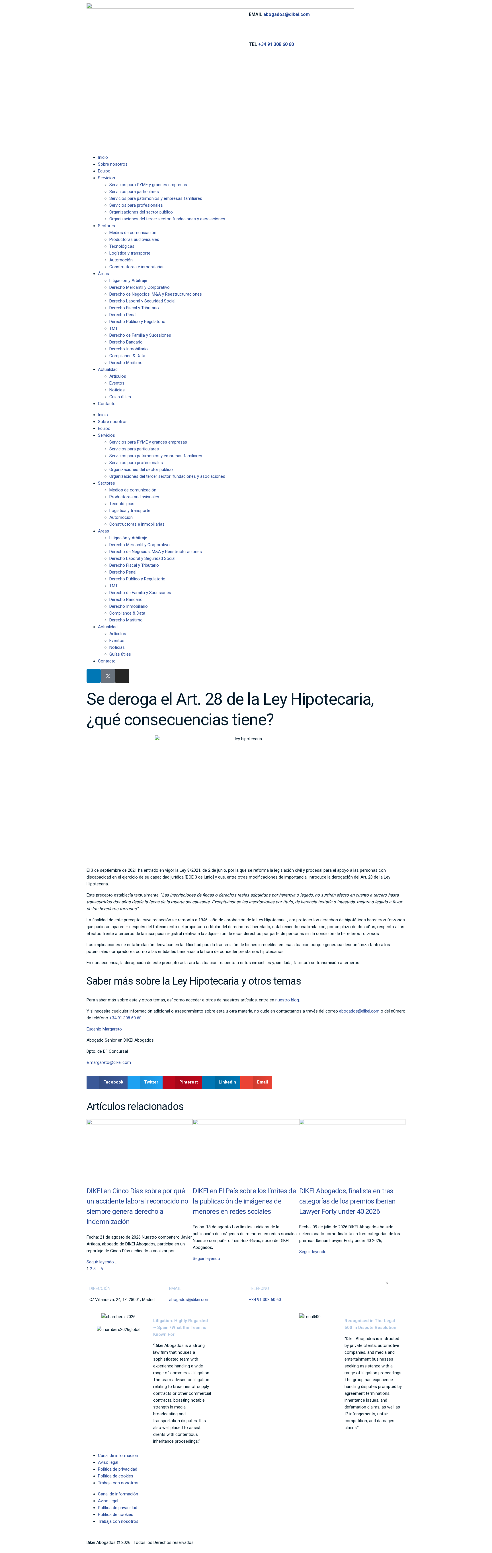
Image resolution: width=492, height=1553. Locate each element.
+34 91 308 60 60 (276, 44)
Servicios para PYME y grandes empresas (148, 184)
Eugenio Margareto (104, 1029)
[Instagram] (122, 676)
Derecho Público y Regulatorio (137, 321)
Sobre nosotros (113, 164)
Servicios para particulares (134, 191)
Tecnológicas (121, 246)
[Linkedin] (94, 676)
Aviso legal (108, 1462)
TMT (113, 328)
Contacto (107, 403)
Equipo (104, 171)
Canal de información (118, 1455)
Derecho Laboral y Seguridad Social (142, 301)
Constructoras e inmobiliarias (137, 266)
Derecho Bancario (126, 342)
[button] (107, 1082)
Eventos (116, 383)
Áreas (103, 273)
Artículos (117, 376)
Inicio (103, 157)
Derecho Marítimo (126, 362)
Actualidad (108, 369)
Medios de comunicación (132, 232)
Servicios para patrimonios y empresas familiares (155, 198)
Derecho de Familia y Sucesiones (140, 335)
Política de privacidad (117, 1469)
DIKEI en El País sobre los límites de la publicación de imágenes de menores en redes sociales (244, 1201)
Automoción (121, 260)
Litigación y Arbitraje (128, 280)
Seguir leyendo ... (102, 1262)
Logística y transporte (129, 253)
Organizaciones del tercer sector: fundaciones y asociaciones (167, 218)
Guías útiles (120, 396)
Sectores (106, 225)
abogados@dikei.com (286, 14)
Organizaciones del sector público (141, 212)
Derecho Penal (122, 314)
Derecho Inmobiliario (128, 348)
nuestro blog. (287, 1000)
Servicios (106, 177)
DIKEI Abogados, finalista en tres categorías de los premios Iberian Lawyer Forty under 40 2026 (347, 1201)
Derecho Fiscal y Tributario (134, 307)
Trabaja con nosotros (118, 1482)
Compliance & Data (127, 355)
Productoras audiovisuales (134, 239)
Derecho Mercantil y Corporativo (139, 287)
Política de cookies (115, 1476)
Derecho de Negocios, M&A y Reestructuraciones (155, 294)
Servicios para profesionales (136, 205)
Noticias (117, 390)
